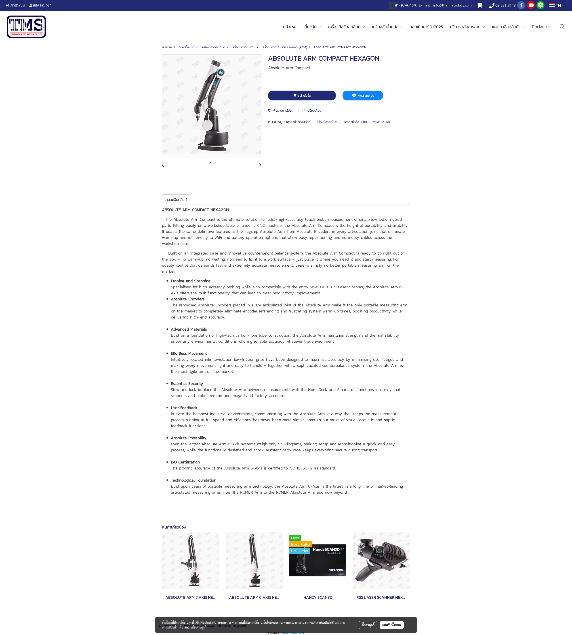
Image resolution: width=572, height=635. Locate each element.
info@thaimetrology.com (452, 5)
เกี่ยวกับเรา (312, 27)
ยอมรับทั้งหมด (391, 625)
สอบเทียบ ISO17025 (426, 27)
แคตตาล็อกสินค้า (506, 27)
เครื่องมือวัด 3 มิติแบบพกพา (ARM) (367, 122)
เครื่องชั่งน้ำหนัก (385, 27)
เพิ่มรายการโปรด (282, 110)
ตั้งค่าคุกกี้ (368, 625)
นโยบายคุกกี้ (198, 627)
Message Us (365, 95)
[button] (562, 26)
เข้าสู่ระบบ (17, 5)
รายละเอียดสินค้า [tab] (176, 199)
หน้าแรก (290, 27)
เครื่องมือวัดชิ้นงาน (328, 122)
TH (558, 5)
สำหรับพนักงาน (406, 5)
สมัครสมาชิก (41, 5)
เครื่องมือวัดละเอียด (345, 27)
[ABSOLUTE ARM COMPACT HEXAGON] (211, 106)
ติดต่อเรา (540, 27)
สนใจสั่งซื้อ (304, 95)
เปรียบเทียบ (313, 110)
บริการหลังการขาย (466, 27)
